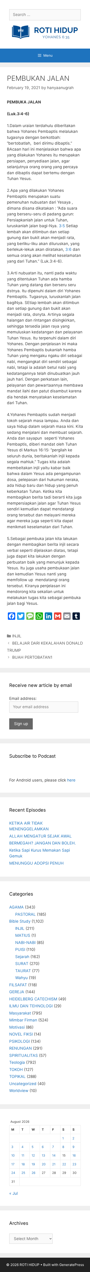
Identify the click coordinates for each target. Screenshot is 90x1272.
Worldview (18, 1090)
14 (54, 1155)
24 (13, 1173)
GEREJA (16, 992)
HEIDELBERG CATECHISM (33, 999)
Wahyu (21, 977)
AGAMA (16, 907)
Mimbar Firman (23, 1020)
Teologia (17, 1062)
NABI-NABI (25, 942)
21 (53, 1164)
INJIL (16, 636)
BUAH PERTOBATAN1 (32, 657)
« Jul (13, 1193)
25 (23, 1173)
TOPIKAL (17, 1076)
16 (74, 1155)
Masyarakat (20, 1013)
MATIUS (22, 935)
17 (13, 1164)
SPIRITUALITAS (23, 1055)
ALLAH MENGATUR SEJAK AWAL (40, 836)
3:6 (68, 249)
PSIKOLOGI (19, 1041)
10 (13, 1155)
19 (33, 1164)
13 (43, 1155)
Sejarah (22, 956)
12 (33, 1155)
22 (64, 1164)
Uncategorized (22, 1083)
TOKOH (16, 1069)
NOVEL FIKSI (21, 1034)
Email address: (23, 698)
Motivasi (17, 1027)
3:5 (62, 225)
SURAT (21, 963)
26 (33, 1173)
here (71, 780)
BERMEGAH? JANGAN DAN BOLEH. (42, 843)
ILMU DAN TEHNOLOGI (31, 1006)
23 (74, 1164)
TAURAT (23, 970)
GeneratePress (71, 1265)
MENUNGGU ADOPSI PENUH (36, 863)
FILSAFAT (18, 985)
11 (22, 1155)
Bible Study (19, 921)
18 (23, 1164)
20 (44, 1164)
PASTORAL (25, 914)
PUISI (20, 949)
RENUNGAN (20, 1048)
